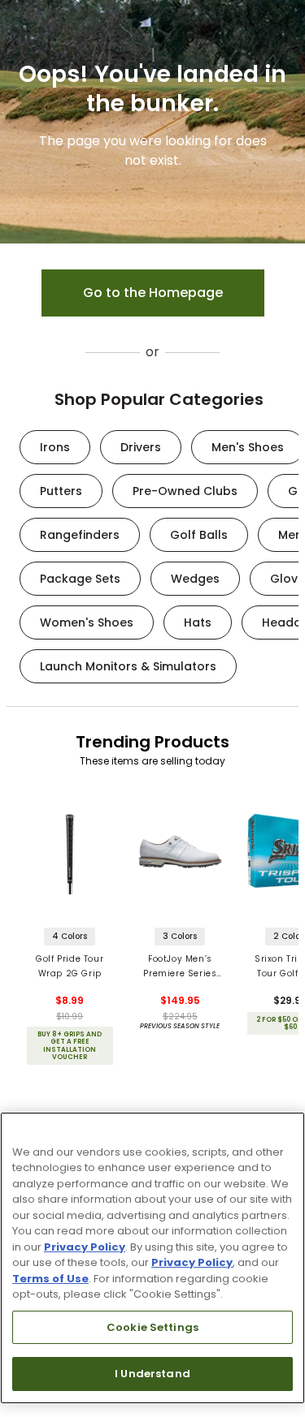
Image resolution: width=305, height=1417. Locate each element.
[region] (152, 1258)
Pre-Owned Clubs (185, 491)
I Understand (152, 1373)
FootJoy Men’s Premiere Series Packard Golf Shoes (179, 967)
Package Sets (80, 579)
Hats (197, 622)
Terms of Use (50, 1278)
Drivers (140, 447)
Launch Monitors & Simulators (128, 666)
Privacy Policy (84, 1247)
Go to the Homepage (153, 292)
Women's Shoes (86, 622)
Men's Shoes (247, 447)
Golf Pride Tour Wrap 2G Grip (69, 966)
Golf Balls (199, 535)
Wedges (195, 579)
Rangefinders (80, 535)
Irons (55, 447)
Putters (61, 491)
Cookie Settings (152, 1327)
